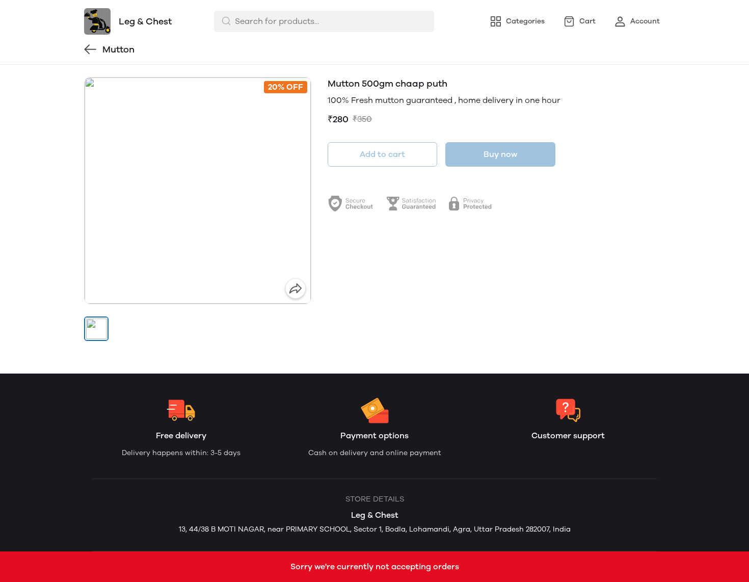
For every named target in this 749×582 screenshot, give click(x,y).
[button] (96, 328)
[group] (198, 190)
